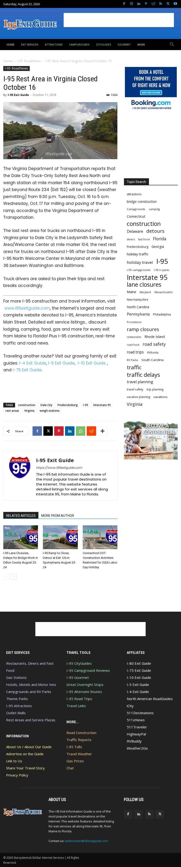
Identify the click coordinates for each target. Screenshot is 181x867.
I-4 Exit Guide (32, 363)
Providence (134, 322)
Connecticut (136, 216)
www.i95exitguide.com (27, 308)
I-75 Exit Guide (27, 370)
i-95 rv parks (161, 270)
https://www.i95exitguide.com (59, 467)
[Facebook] (124, 3)
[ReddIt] (91, 431)
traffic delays (143, 374)
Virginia (29, 411)
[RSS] (160, 3)
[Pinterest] (146, 3)
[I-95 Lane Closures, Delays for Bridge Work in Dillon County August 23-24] (20, 537)
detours (155, 230)
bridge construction (142, 201)
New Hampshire (137, 299)
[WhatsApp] (80, 431)
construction (26, 405)
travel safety (135, 389)
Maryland (145, 292)
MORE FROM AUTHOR (57, 516)
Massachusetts (163, 292)
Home (8, 61)
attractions (134, 194)
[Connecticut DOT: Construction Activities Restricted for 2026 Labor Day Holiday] (100, 537)
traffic (134, 367)
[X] (167, 3)
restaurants (134, 337)
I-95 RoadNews (29, 61)
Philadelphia (162, 314)
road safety (154, 344)
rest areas (12, 411)
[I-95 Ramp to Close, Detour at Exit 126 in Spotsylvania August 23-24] (60, 537)
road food (133, 344)
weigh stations (50, 411)
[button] (172, 44)
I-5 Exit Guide (61, 363)
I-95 (85, 405)
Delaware (135, 231)
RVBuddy (153, 352)
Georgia (158, 246)
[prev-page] (6, 577)
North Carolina (138, 307)
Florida (159, 238)
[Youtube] (175, 3)
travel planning (140, 381)
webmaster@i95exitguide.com (86, 841)
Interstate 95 (102, 405)
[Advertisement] (119, 20)
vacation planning (138, 397)
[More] (102, 431)
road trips (135, 352)
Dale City (46, 405)
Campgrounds (136, 209)
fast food (144, 239)
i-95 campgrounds (139, 270)
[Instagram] (131, 3)
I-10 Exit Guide (92, 363)
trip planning (155, 389)
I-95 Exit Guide (18, 95)
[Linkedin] (138, 3)
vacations (160, 397)
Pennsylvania (138, 314)
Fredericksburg (68, 405)
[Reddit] (153, 3)
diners (131, 239)
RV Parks (132, 360)
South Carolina (152, 360)
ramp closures (143, 329)
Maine (131, 292)
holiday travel (140, 262)
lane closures (144, 284)
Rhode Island (154, 336)
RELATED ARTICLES (21, 516)
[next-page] (14, 577)
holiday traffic (137, 254)
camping (154, 209)
